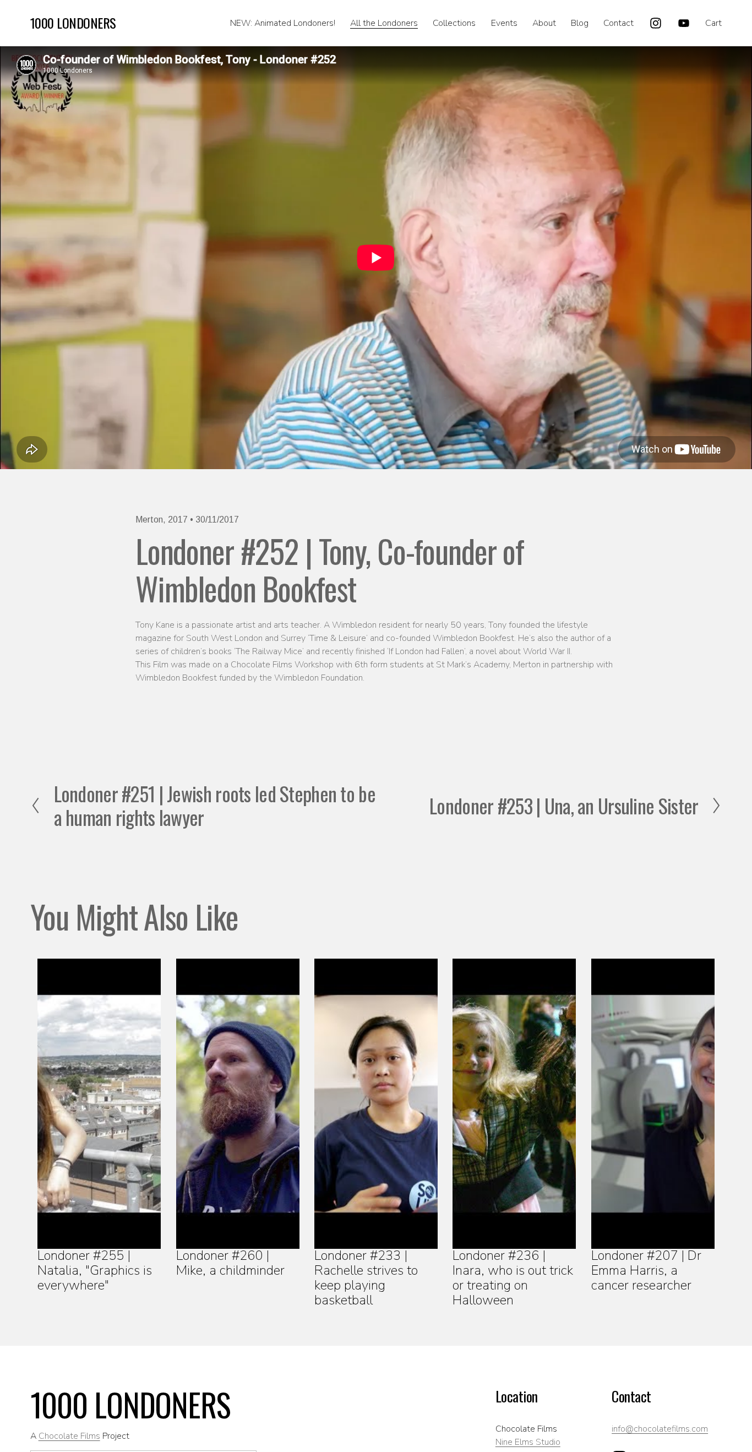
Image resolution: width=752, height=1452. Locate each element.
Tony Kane (155, 625)
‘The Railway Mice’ (269, 651)
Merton (149, 519)
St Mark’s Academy (472, 665)
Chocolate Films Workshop (282, 665)
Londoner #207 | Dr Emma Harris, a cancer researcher (646, 1270)
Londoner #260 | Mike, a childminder (230, 1263)
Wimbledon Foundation (318, 678)
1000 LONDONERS (73, 22)
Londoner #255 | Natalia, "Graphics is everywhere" (94, 1270)
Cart (713, 23)
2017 (178, 519)
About (544, 23)
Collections (454, 23)
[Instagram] (655, 23)
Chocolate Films (69, 1436)
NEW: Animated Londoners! (282, 23)
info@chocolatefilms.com (660, 1429)
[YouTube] (683, 23)
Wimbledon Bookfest (473, 638)
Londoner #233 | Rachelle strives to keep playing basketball (366, 1278)
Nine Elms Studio (527, 1442)
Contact (618, 23)
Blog (579, 23)
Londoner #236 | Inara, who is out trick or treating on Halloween (513, 1278)
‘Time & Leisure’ (338, 638)
